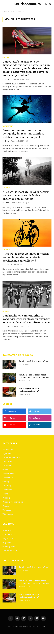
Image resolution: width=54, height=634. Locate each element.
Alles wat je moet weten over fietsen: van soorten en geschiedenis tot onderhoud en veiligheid (26, 195)
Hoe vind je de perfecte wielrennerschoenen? (29, 389)
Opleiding (7, 486)
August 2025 (8, 538)
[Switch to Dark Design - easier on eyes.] (46, 4)
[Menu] (4, 4)
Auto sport (7, 465)
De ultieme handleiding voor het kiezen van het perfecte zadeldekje (34, 376)
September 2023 (10, 550)
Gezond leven (9, 473)
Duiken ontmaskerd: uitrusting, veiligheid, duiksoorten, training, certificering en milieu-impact (23, 133)
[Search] (50, 4)
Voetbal (6, 506)
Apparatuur (7, 461)
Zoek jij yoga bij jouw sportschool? (34, 361)
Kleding (6, 481)
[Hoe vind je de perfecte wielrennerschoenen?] (9, 392)
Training (6, 494)
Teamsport (7, 490)
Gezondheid (8, 477)
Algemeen (7, 453)
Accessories (8, 449)
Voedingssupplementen (13, 502)
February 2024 (9, 546)
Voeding (6, 498)
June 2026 (7, 530)
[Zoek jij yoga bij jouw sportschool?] (9, 364)
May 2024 (7, 542)
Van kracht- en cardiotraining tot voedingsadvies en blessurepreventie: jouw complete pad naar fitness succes (27, 319)
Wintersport (8, 514)
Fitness (6, 469)
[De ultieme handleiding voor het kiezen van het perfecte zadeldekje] (9, 378)
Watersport (7, 510)
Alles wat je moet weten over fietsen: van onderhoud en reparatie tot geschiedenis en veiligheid (26, 257)
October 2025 (9, 534)
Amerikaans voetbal (11, 457)
